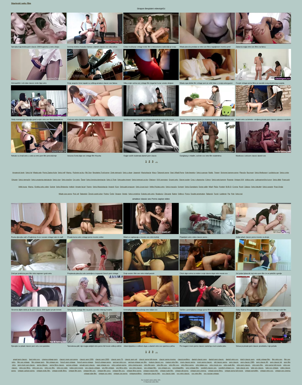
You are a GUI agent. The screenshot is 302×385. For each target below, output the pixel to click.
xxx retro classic (183, 374)
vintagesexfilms (135, 374)
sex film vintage (108, 368)
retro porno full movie (273, 365)
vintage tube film (90, 374)
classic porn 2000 (102, 359)
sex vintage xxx (164, 368)
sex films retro (121, 368)
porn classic (233, 362)
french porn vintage (67, 362)
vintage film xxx (119, 371)
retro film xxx (174, 365)
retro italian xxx (201, 365)
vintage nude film (166, 371)
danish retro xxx (232, 359)
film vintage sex (52, 362)
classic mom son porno (69, 359)
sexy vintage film (192, 368)
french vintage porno (103, 362)
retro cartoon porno (119, 365)
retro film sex (162, 365)
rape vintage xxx (103, 365)
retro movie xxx (216, 365)
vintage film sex (89, 371)
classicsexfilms (184, 359)
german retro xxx (119, 362)
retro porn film (257, 365)
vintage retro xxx (266, 371)
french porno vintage (85, 362)
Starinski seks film (21, 3)
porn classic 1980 (247, 362)
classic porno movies (167, 359)
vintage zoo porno (120, 374)
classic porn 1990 (86, 359)
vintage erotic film (43, 371)
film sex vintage (23, 362)
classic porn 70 (117, 359)
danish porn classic (216, 359)
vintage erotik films (59, 371)
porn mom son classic (26, 365)
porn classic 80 (262, 362)
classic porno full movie (148, 359)
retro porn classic (243, 365)
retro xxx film (50, 368)
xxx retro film (197, 374)
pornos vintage (72, 365)
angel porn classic (20, 359)
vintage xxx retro (105, 374)
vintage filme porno (134, 371)
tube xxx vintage (272, 368)
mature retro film (172, 362)
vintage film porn (75, 371)
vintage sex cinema (282, 371)
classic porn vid (131, 359)
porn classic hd (276, 362)
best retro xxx (34, 359)
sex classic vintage (92, 368)
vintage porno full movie (234, 371)
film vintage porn (37, 362)
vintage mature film (150, 371)
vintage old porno (181, 371)
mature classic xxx (156, 362)
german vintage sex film (137, 362)
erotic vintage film (263, 359)
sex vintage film (150, 368)
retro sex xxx (37, 368)
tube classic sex (242, 368)
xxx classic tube (168, 374)
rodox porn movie (76, 368)
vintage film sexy (104, 371)
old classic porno (220, 362)
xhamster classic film (152, 374)
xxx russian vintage (211, 374)
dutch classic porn (247, 359)
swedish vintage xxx (226, 368)
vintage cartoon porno (26, 371)
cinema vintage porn (49, 359)
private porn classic (87, 365)
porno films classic (57, 365)
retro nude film (229, 365)
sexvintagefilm (178, 368)
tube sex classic (257, 368)
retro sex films (24, 368)
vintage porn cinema (198, 371)
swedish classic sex (208, 368)
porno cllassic (42, 365)
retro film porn (149, 365)
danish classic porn (199, 359)
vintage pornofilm (251, 371)
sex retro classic (135, 368)
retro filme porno (187, 365)
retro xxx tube (62, 368)
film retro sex (277, 359)
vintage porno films (215, 371)
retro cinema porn (135, 365)
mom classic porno (187, 362)
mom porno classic (204, 362)
